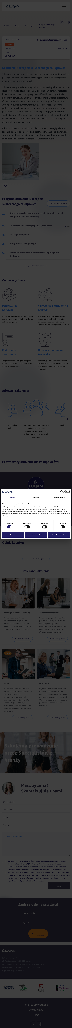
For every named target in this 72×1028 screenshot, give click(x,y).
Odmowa (13, 535)
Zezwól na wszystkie (59, 535)
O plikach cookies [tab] (59, 497)
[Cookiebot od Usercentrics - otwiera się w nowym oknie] (61, 491)
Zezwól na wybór (36, 535)
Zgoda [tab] (12, 497)
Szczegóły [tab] (36, 497)
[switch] (27, 526)
